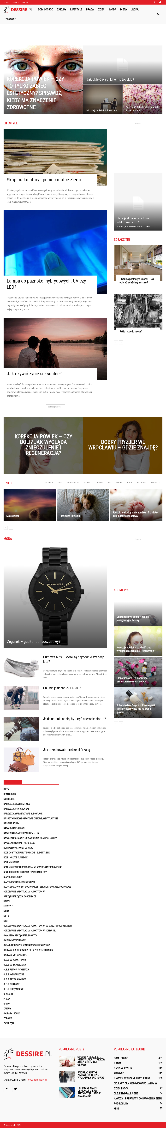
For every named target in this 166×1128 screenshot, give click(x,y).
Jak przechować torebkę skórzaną (66, 750)
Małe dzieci (12, 515)
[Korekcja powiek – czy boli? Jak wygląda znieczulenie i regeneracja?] (43, 451)
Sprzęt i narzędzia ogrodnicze (20, 896)
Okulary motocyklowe (15, 955)
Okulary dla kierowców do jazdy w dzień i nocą (28, 950)
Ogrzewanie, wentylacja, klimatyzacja (24, 891)
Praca (90, 9)
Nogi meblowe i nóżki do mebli (18, 847)
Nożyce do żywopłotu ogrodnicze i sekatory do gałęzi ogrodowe (37, 886)
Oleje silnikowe (12, 984)
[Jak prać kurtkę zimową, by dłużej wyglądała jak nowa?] (67, 1077)
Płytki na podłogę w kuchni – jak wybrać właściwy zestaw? (136, 280)
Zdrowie (11, 19)
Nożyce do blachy (13, 877)
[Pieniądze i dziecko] (83, 505)
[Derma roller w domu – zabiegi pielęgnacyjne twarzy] (138, 611)
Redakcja (121, 226)
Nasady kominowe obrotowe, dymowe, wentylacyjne (31, 818)
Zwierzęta (9, 1023)
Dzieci (101, 9)
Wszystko (48, 482)
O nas (6, 2)
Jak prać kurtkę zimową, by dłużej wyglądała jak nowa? (90, 1075)
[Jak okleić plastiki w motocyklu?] (122, 64)
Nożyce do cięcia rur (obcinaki (19, 882)
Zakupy (61, 9)
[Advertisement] (83, 33)
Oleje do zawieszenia (15, 964)
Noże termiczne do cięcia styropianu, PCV (25, 872)
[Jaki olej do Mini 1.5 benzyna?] (103, 99)
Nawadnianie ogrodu (14, 828)
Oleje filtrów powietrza (16, 969)
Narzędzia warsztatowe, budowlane (23, 813)
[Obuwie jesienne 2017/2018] (21, 698)
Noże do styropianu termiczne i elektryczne (27, 852)
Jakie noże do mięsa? (130, 331)
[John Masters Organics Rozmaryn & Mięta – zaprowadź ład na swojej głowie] (138, 702)
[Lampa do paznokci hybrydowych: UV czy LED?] (55, 252)
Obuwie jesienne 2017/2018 (62, 688)
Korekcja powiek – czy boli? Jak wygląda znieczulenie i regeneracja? (136, 649)
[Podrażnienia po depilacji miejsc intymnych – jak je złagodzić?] (67, 1092)
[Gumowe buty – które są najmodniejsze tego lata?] (21, 667)
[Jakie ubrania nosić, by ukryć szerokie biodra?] (21, 729)
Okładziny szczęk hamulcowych (20, 935)
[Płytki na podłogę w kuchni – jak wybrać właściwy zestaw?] (138, 263)
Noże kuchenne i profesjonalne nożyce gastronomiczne (33, 867)
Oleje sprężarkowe (14, 989)
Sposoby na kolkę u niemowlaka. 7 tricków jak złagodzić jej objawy (135, 514)
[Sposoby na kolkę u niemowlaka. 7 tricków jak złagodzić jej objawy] (136, 505)
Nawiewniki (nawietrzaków (18, 833)
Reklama (15, 2)
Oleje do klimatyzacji (15, 960)
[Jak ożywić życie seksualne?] (55, 349)
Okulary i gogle (12, 1013)
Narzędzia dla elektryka (17, 804)
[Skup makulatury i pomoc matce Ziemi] (55, 157)
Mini (110, 482)
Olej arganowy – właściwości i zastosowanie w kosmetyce (133, 679)
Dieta (123, 9)
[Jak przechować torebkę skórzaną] (21, 760)
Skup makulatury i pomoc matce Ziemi (44, 179)
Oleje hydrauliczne (14, 974)
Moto (129, 482)
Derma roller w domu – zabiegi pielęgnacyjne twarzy (133, 618)
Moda (112, 9)
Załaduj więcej (54, 406)
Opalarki (8, 994)
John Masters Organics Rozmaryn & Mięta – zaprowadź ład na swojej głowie (136, 709)
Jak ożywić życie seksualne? (34, 373)
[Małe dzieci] (30, 505)
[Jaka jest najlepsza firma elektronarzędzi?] (138, 203)
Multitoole (141, 482)
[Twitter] (160, 2)
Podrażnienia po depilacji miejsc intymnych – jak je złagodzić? (89, 1092)
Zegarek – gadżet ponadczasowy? (33, 641)
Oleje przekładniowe (15, 979)
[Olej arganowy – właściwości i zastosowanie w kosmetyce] (138, 672)
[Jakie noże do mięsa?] (138, 312)
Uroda (135, 9)
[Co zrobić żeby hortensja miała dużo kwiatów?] (142, 99)
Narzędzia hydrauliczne (16, 808)
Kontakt (25, 2)
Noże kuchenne (11, 862)
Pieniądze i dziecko (69, 515)
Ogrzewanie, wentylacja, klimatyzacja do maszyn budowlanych (38, 925)
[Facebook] (154, 2)
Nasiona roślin (11, 823)
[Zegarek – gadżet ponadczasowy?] (55, 596)
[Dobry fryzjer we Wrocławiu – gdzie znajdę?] (123, 451)
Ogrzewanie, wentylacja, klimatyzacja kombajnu (30, 930)
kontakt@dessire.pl (37, 1079)
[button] (158, 14)
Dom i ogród (45, 9)
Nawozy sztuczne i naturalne (19, 843)
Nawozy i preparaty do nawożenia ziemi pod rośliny (30, 838)
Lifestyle (76, 9)
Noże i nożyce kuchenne (16, 857)
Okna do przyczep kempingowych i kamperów (27, 945)
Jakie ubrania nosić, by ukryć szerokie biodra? (74, 719)
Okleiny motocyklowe (15, 940)
